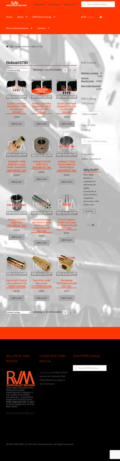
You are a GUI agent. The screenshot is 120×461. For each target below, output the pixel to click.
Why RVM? (90, 170)
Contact (41, 28)
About (20, 16)
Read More (89, 211)
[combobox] (91, 114)
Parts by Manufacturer (17, 28)
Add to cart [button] (16, 123)
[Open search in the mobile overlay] (98, 4)
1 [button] (88, 225)
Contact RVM (46, 372)
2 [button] (90, 225)
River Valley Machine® (91, 86)
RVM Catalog (39, 4)
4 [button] (95, 225)
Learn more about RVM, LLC (20, 412)
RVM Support (54, 4)
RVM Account (69, 4)
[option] (91, 191)
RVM (11, 46)
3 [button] (93, 225)
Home (9, 16)
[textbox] (91, 114)
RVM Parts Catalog (41, 16)
